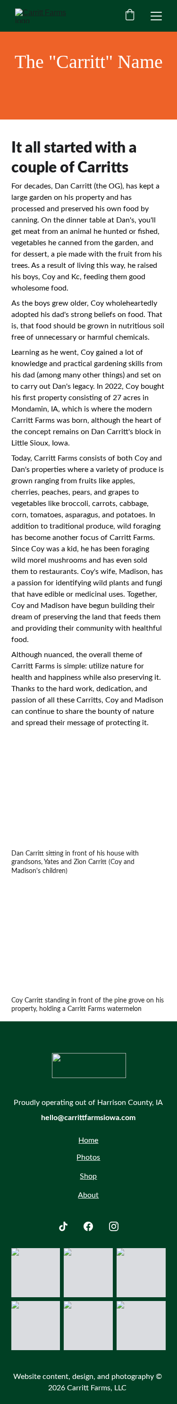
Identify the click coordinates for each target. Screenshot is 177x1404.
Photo (86, 1157)
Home (88, 1140)
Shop (88, 1176)
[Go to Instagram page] (113, 1226)
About (88, 1195)
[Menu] (156, 16)
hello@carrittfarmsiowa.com (88, 1117)
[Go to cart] (130, 16)
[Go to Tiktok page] (63, 1226)
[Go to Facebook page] (88, 1226)
